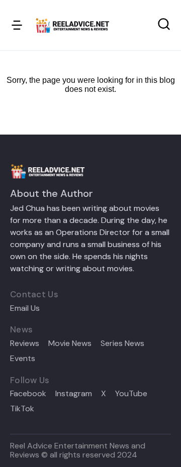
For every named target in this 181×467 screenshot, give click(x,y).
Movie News (70, 343)
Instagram (73, 393)
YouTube (131, 393)
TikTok (22, 408)
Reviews (24, 343)
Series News (122, 343)
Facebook (28, 393)
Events (22, 358)
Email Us (25, 308)
